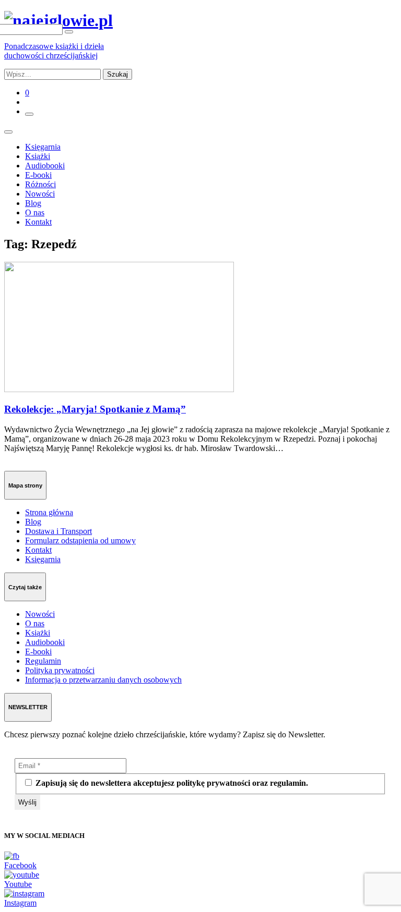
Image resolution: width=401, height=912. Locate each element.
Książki (37, 156)
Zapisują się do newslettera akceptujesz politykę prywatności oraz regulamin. (170, 783)
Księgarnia (43, 146)
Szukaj (117, 74)
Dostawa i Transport (58, 531)
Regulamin (43, 660)
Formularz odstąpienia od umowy (80, 540)
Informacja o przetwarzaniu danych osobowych (103, 679)
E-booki (38, 175)
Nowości (40, 193)
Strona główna (49, 512)
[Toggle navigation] (8, 131)
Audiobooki (45, 165)
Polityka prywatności (60, 670)
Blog (33, 203)
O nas (34, 212)
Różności (40, 184)
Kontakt (38, 221)
